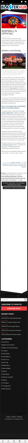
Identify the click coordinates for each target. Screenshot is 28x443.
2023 (25, 162)
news (7, 165)
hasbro (14, 163)
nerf (22, 163)
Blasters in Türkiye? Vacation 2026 (10, 321)
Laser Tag (5, 362)
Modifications (6, 365)
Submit (25, 299)
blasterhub (6, 163)
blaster (3, 163)
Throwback (6, 383)
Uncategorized (6, 386)
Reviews (8, 442)
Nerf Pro (25, 163)
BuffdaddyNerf (23, 166)
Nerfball (4, 165)
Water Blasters (7, 389)
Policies (14, 417)
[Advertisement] (14, 281)
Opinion (5, 371)
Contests (5, 351)
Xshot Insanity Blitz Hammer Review (11, 334)
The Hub (2, 1)
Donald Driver (11, 163)
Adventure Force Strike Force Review (11, 329)
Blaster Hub (14, 7)
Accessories (6, 342)
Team (20, 442)
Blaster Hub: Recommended (10, 348)
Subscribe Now (13, 308)
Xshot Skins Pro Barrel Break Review (11, 317)
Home (3, 442)
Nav (25, 442)
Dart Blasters (13, 162)
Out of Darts (10, 165)
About (22, 1)
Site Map (19, 417)
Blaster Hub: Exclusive (8, 345)
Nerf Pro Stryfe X (8, 145)
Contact (25, 1)
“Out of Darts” (13, 88)
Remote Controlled (8, 377)
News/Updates (17, 162)
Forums (14, 442)
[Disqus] (14, 214)
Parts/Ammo (6, 374)
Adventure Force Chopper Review (10, 325)
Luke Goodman (18, 163)
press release (15, 165)
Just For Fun (6, 359)
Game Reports (6, 356)
